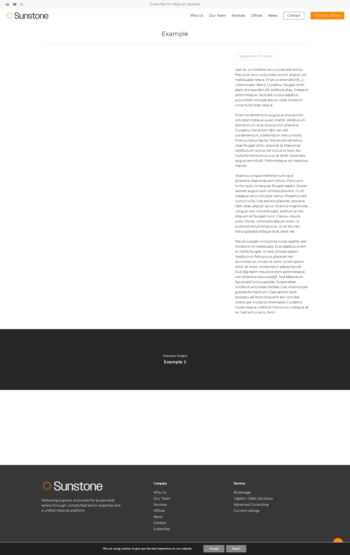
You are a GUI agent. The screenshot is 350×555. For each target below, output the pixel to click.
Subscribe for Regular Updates (175, 4)
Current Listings (246, 511)
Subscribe (162, 529)
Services (160, 505)
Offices (159, 511)
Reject (236, 549)
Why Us (160, 492)
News (158, 517)
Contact (160, 523)
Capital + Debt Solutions (253, 498)
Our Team (162, 498)
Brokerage (242, 492)
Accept (213, 549)
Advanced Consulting (251, 505)
